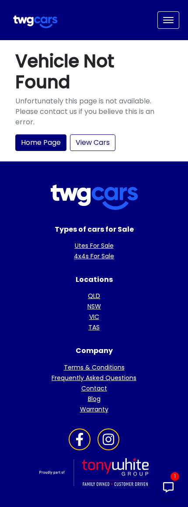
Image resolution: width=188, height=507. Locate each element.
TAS (94, 327)
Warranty (94, 409)
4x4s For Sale (94, 256)
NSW (94, 306)
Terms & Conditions (94, 367)
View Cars (93, 142)
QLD (94, 295)
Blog (94, 398)
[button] (168, 20)
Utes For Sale (94, 245)
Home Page (41, 142)
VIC (94, 316)
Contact (94, 388)
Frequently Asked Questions (94, 377)
